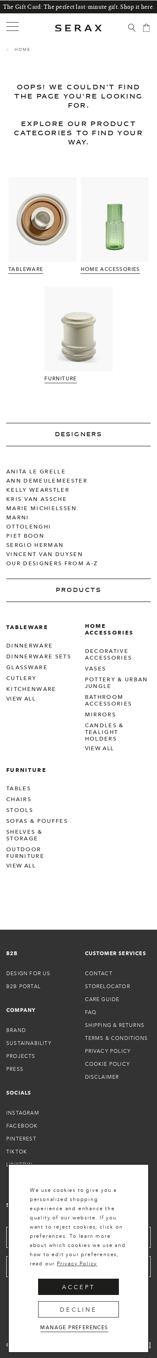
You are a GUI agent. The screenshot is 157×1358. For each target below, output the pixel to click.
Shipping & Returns (115, 1025)
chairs (18, 799)
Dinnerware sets (38, 656)
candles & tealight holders (104, 732)
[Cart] (146, 28)
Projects (21, 1056)
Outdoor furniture (25, 852)
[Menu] (12, 26)
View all (21, 698)
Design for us (28, 973)
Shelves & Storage (24, 835)
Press (14, 1069)
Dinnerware (29, 645)
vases (95, 668)
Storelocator (107, 986)
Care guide (102, 999)
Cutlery (21, 678)
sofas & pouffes (37, 820)
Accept (78, 1287)
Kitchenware (31, 688)
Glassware (27, 667)
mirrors (100, 714)
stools (19, 809)
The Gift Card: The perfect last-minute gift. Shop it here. (78, 7)
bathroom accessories (108, 700)
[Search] (132, 28)
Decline (78, 1309)
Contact (99, 973)
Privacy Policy (77, 1263)
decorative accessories (108, 654)
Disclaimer (102, 1077)
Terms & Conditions (116, 1038)
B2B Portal (23, 986)
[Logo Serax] (78, 28)
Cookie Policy (107, 1064)
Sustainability (28, 1043)
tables (18, 788)
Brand (16, 1030)
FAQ (91, 1012)
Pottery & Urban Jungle (116, 682)
